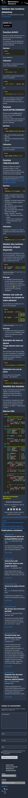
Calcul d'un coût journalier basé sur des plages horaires (14, 563)
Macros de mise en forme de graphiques (12, 521)
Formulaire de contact (11, 770)
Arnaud (5, 14)
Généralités (14, 584)
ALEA (5, 517)
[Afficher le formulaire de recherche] (25, 2)
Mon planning (4, 786)
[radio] (8, 509)
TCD (16, 633)
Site (3, 747)
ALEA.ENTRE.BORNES (13, 517)
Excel (6, 672)
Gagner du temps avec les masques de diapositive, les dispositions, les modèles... (13, 526)
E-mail (4, 740)
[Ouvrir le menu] (22, 3)
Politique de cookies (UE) (11, 766)
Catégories (4, 780)
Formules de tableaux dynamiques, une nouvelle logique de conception (13, 180)
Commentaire (6, 714)
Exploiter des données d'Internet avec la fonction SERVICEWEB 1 (14, 677)
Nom (4, 733)
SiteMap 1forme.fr (10, 768)
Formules (13, 606)
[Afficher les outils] (27, 3)
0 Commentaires (6, 16)
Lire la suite (8, 552)
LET (24, 517)
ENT (21, 517)
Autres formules (9, 534)
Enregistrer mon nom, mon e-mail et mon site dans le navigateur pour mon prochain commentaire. (14, 752)
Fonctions (4, 6)
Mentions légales (10, 765)
